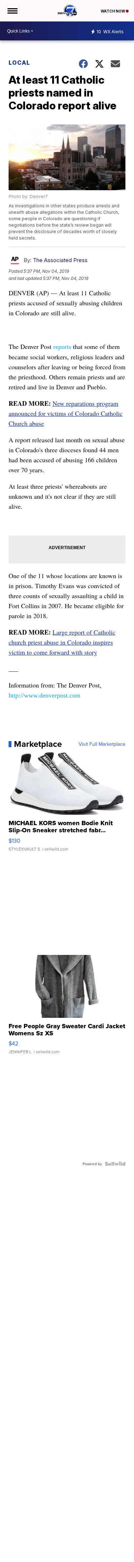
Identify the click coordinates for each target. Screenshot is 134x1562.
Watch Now (113, 11)
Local (19, 62)
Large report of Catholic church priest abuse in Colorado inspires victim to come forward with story (62, 642)
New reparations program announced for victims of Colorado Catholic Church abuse (66, 413)
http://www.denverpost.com (44, 695)
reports (62, 346)
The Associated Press (60, 260)
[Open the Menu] (12, 11)
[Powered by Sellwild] (115, 1163)
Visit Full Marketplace (102, 743)
